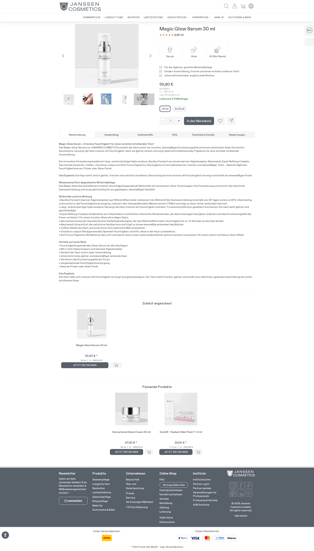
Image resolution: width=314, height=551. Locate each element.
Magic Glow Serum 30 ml (91, 345)
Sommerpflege (100, 479)
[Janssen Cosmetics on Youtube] (248, 493)
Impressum (241, 515)
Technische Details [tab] (203, 134)
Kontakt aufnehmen (170, 494)
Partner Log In (201, 483)
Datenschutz (167, 522)
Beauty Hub (132, 479)
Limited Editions (101, 492)
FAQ (161, 479)
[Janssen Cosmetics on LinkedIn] (240, 493)
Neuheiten (98, 488)
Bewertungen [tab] (237, 134)
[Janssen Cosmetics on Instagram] (232, 485)
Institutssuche (201, 479)
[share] (231, 121)
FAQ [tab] (174, 134)
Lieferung (165, 511)
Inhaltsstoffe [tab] (145, 134)
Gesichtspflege (101, 496)
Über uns (131, 483)
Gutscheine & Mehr (103, 509)
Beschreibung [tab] (77, 134)
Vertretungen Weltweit (139, 501)
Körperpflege (100, 501)
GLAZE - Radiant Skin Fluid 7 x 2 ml (181, 432)
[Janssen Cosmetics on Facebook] (240, 485)
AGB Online (166, 517)
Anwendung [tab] (112, 134)
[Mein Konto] (235, 6)
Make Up (97, 505)
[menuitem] (91, 17)
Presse (130, 493)
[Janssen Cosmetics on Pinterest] (232, 493)
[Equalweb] (5, 537)
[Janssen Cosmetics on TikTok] (248, 485)
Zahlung (164, 507)
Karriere (130, 497)
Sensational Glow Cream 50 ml (131, 432)
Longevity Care (101, 483)
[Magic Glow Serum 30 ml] (107, 56)
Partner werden (202, 488)
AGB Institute (201, 504)
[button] (226, 6)
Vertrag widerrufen (174, 484)
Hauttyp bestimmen (170, 490)
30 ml (165, 108)
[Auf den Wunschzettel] (220, 121)
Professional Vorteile (205, 500)
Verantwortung (135, 488)
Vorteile (164, 498)
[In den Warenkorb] (116, 365)
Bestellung (165, 503)
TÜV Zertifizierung (137, 507)
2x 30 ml (179, 108)
